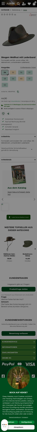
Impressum (25, 417)
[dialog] (18, 216)
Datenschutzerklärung (15, 417)
